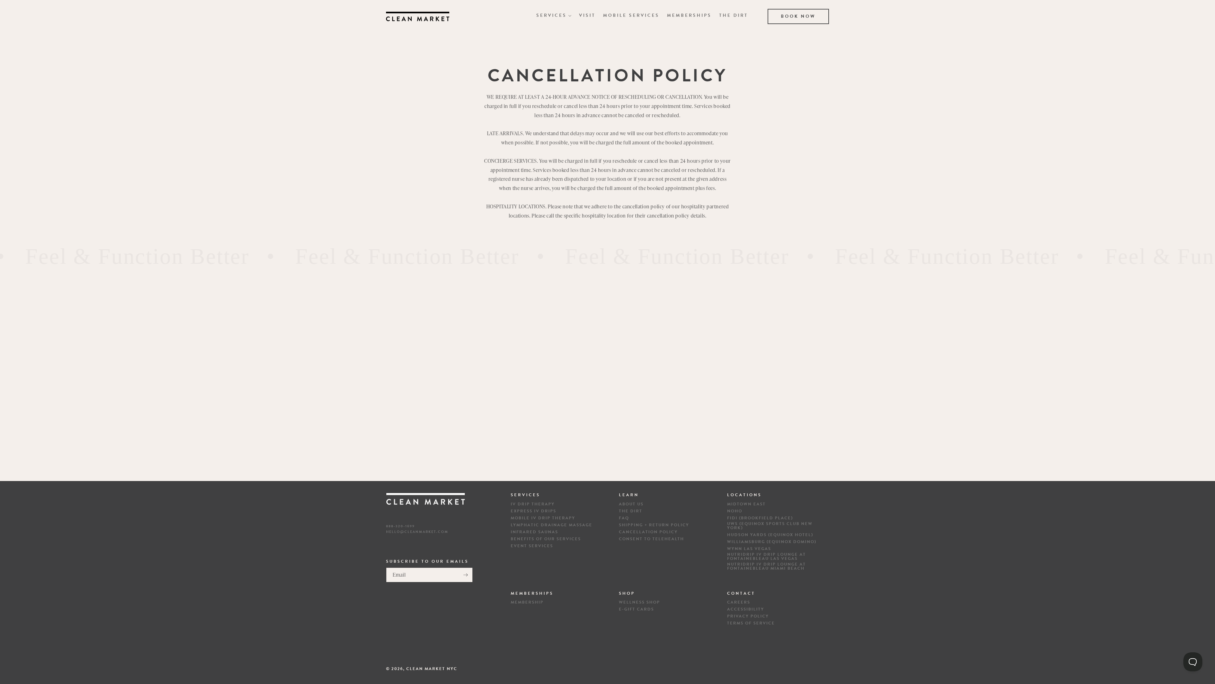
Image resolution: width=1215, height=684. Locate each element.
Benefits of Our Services (546, 539)
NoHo (734, 511)
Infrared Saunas (534, 532)
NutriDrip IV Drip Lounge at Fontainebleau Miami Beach (766, 566)
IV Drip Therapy (533, 504)
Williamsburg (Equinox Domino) (771, 542)
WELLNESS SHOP (639, 602)
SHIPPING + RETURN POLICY (654, 525)
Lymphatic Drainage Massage (551, 525)
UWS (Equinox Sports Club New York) (770, 526)
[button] (554, 15)
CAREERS (738, 602)
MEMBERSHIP (527, 602)
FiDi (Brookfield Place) (760, 518)
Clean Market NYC (431, 669)
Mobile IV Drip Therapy (543, 518)
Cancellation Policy (648, 532)
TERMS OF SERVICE (751, 623)
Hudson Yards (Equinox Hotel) (770, 535)
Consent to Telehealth (651, 539)
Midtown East (746, 504)
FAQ (624, 518)
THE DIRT (630, 511)
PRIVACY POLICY (748, 616)
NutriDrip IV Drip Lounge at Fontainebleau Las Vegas (766, 557)
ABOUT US (631, 504)
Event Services (532, 546)
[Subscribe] (465, 574)
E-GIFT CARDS (636, 609)
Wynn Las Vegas (749, 549)
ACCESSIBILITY (745, 609)
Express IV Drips (533, 511)
